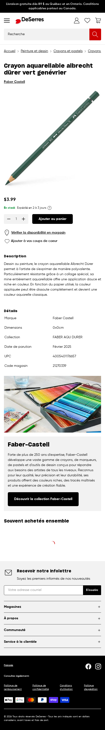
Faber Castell (14, 82)
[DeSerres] (30, 20)
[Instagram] (98, 666)
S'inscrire (92, 590)
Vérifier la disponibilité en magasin (38, 232)
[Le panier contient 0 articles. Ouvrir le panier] (98, 20)
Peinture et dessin (34, 51)
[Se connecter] (77, 20)
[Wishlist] (87, 20)
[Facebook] (88, 666)
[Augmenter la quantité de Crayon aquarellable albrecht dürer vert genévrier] (23, 219)
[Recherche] (95, 34)
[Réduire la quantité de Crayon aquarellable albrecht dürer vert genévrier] (9, 219)
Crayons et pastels (68, 51)
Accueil (9, 51)
